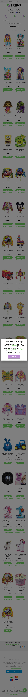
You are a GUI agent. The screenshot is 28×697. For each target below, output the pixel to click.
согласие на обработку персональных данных (14, 349)
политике (14, 345)
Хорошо (14, 356)
